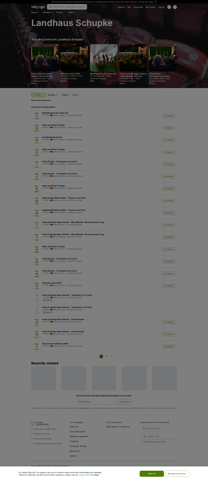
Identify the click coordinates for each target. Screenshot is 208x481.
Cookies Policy (84, 475)
